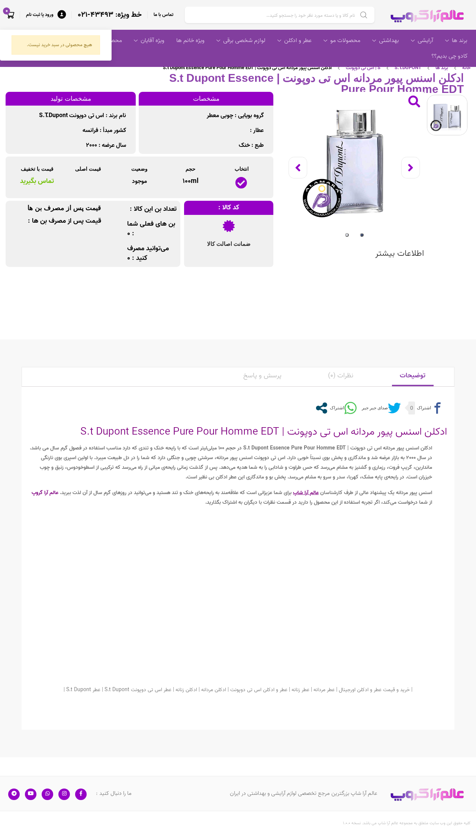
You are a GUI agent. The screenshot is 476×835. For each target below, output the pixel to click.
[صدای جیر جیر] (380, 408)
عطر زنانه (300, 690)
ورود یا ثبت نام (40, 15)
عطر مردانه (324, 690)
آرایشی (425, 40)
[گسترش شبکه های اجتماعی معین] (321, 408)
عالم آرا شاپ (306, 493)
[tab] (413, 376)
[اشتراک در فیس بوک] (429, 408)
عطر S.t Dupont (83, 690)
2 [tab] (347, 235)
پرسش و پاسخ (262, 375)
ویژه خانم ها (190, 40)
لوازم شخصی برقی (244, 40)
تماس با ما (163, 15)
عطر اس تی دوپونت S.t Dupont (137, 690)
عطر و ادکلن (298, 40)
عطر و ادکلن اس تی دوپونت (258, 690)
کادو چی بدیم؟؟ (449, 56)
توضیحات (412, 375)
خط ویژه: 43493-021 (110, 15)
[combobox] (279, 15)
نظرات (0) (340, 375)
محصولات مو (345, 40)
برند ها (459, 40)
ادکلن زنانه (186, 690)
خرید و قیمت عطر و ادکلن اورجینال (374, 690)
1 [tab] (362, 235)
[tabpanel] (354, 161)
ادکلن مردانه (213, 690)
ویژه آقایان (152, 40)
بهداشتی (389, 40)
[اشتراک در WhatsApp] (342, 408)
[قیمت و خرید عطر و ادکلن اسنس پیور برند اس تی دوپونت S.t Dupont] (354, 161)
